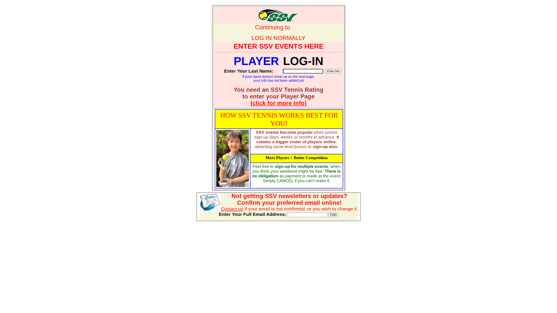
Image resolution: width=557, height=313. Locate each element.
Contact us (232, 208)
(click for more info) (278, 103)
